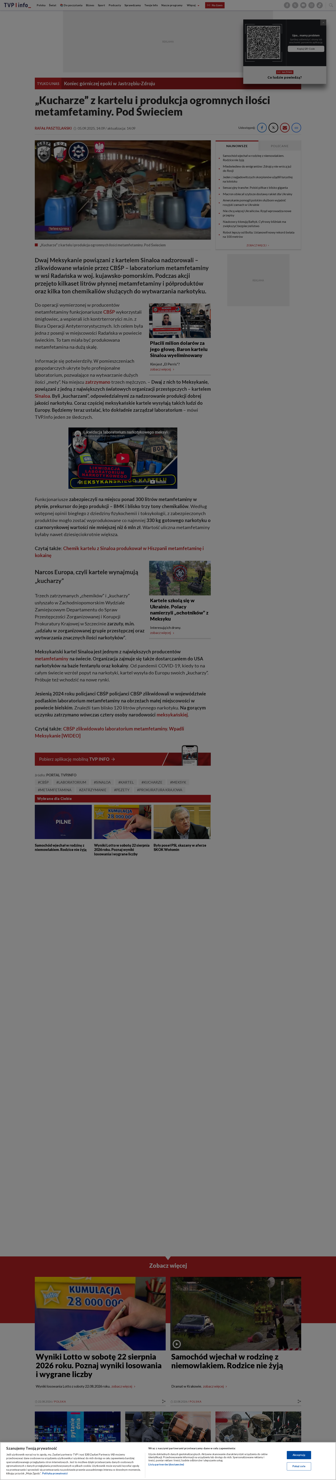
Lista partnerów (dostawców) (166, 1464)
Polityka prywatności (55, 1473)
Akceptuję (299, 1454)
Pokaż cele (298, 1466)
